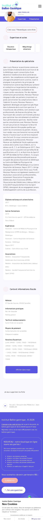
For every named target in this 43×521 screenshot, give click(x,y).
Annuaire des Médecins (25, 405)
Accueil (12, 405)
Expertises (22, 19)
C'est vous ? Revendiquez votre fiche (21, 30)
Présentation (34, 19)
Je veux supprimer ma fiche (14, 392)
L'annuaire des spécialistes (11, 424)
